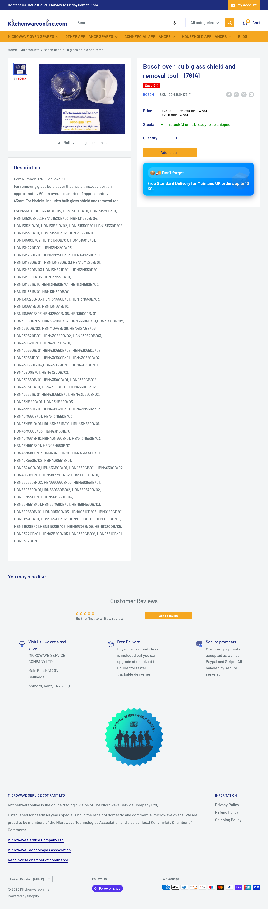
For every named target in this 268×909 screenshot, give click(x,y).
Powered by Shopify (23, 896)
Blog (242, 36)
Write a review (169, 615)
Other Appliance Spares (89, 36)
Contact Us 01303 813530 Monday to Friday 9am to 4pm (53, 5)
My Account (247, 5)
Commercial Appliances (147, 36)
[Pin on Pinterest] (236, 94)
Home (12, 49)
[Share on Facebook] (229, 94)
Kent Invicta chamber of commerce (38, 859)
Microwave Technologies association (39, 849)
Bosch (148, 94)
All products (30, 49)
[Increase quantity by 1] (187, 138)
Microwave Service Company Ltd (36, 839)
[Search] (229, 22)
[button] (175, 22)
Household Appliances (204, 36)
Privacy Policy (227, 804)
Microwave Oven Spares (31, 36)
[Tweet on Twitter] (244, 94)
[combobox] (130, 22)
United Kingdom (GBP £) (27, 879)
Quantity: (151, 137)
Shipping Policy (228, 819)
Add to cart (170, 152)
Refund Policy (227, 812)
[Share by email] (251, 94)
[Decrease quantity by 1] (165, 138)
